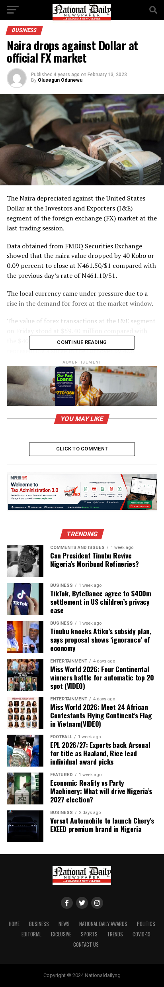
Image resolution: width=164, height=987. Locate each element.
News (64, 924)
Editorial (31, 934)
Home (14, 924)
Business (39, 924)
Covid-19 (141, 934)
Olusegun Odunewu (60, 80)
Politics (146, 924)
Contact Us (86, 944)
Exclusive (61, 934)
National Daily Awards (103, 924)
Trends (115, 934)
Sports (89, 934)
